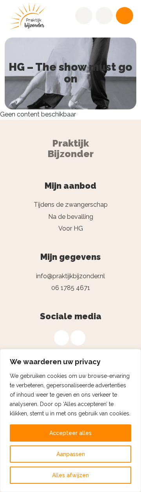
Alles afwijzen (70, 475)
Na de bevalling (70, 216)
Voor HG (70, 228)
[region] (70, 420)
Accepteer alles (70, 433)
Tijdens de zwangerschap (71, 204)
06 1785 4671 (70, 288)
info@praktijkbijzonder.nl (70, 276)
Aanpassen (70, 454)
